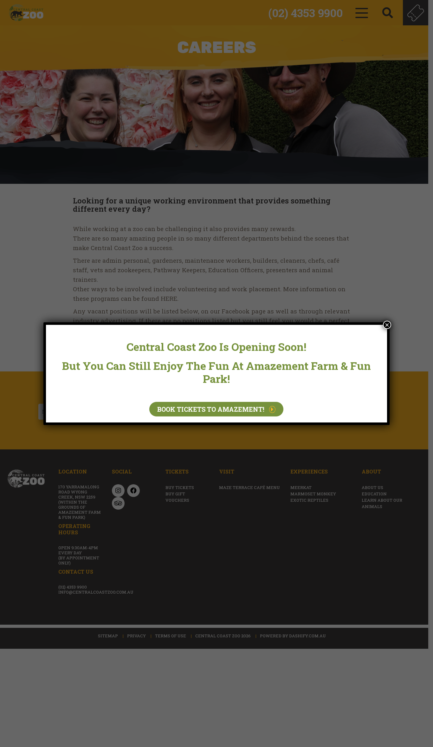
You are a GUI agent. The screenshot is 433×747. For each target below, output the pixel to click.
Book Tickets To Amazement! (210, 409)
